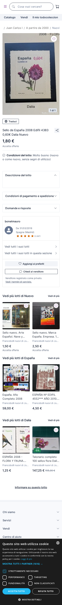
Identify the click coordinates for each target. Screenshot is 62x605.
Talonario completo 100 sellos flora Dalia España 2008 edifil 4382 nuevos (45, 459)
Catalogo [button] (10, 17)
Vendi (24, 17)
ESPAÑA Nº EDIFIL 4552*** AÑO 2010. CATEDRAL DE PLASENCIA (44, 397)
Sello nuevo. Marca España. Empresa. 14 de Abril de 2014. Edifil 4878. (45, 335)
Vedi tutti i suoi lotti (17, 246)
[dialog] (31, 572)
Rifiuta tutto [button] (46, 591)
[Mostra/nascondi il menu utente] (4, 6)
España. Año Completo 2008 (12, 396)
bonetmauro (12, 221)
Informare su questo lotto (31, 487)
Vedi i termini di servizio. (18, 281)
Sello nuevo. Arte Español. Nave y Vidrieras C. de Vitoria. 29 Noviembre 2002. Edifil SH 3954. (13, 335)
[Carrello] (57, 6)
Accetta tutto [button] (16, 591)
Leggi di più (26, 559)
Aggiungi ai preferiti (33, 263)
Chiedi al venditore (33, 271)
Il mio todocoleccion (45, 17)
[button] (31, 175)
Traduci (13, 121)
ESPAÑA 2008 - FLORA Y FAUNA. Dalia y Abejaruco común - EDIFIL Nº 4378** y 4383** (14, 459)
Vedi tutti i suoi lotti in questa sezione (28, 253)
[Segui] (54, 39)
